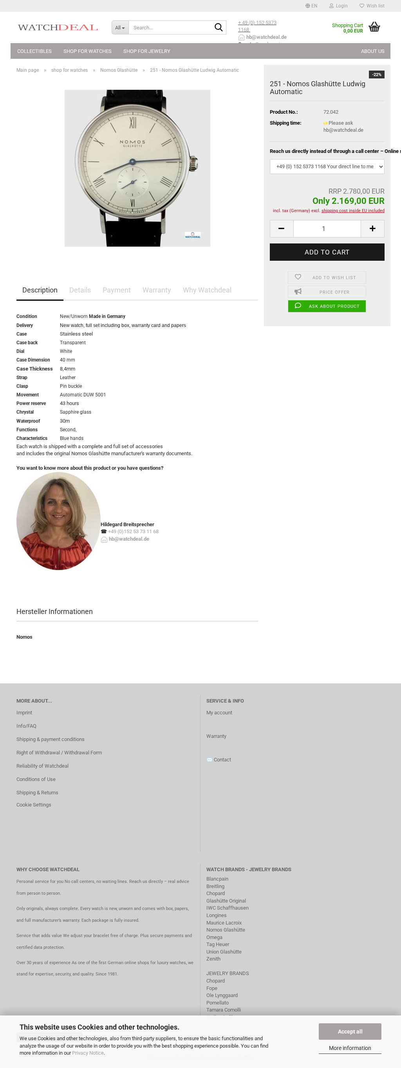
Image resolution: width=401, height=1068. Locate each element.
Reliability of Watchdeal (42, 766)
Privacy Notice (88, 1053)
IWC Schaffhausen (227, 908)
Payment (117, 290)
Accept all (350, 1031)
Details (80, 290)
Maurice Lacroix (224, 923)
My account (219, 713)
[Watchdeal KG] (58, 27)
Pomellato (217, 1003)
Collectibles (34, 51)
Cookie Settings (33, 805)
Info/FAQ (26, 726)
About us (373, 51)
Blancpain (217, 879)
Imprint (24, 713)
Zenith (213, 959)
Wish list (374, 6)
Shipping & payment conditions (50, 739)
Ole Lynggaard (222, 995)
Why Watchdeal (207, 290)
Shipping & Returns (37, 793)
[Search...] (218, 28)
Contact (222, 760)
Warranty (157, 290)
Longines (216, 915)
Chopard (215, 893)
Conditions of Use (36, 779)
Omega (214, 937)
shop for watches (87, 51)
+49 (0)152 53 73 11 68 (133, 531)
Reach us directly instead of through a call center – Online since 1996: (327, 151)
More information (350, 1048)
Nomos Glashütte (225, 930)
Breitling (215, 886)
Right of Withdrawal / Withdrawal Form (59, 753)
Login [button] (341, 6)
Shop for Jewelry (146, 51)
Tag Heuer (217, 944)
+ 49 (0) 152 (252, 22)
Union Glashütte (224, 952)
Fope (211, 988)
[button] (311, 6)
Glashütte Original (226, 901)
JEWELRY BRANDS (228, 973)
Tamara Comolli (223, 1010)
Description (40, 290)
